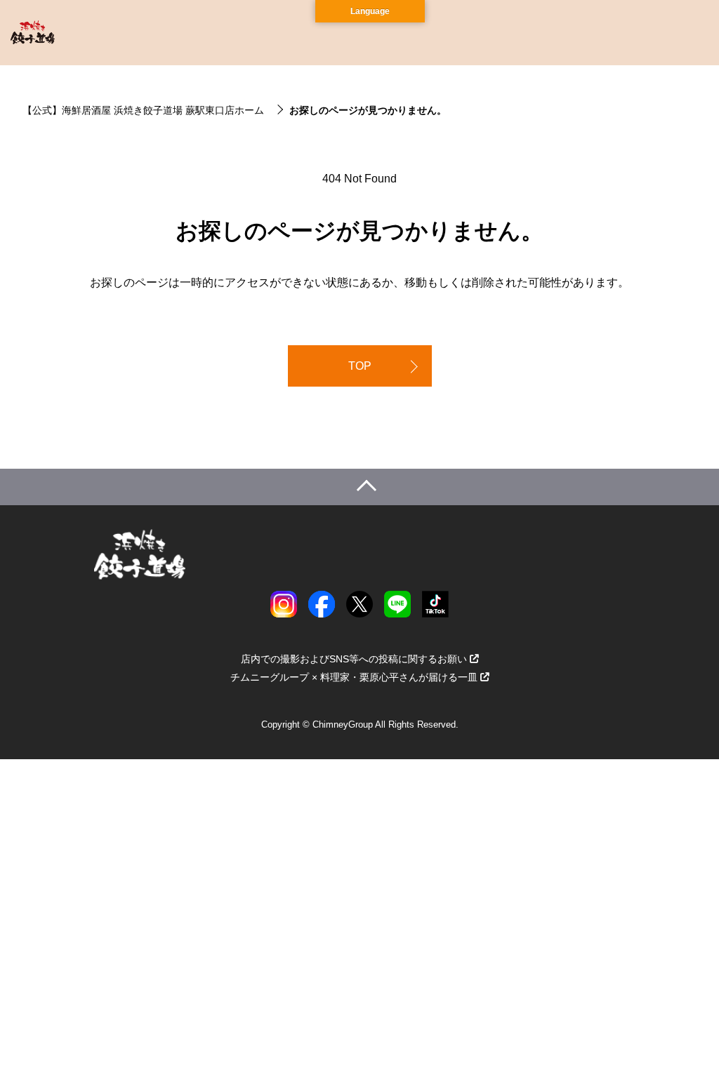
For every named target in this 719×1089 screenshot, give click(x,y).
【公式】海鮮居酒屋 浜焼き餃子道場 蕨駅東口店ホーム (143, 110)
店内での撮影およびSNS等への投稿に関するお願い (354, 658)
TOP (359, 366)
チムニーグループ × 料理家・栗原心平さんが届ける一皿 (353, 677)
